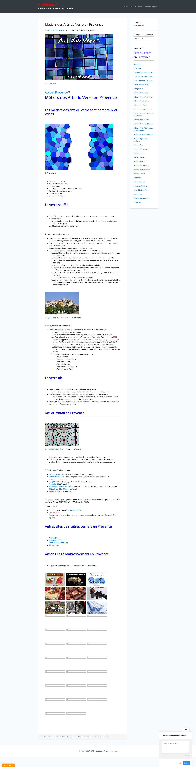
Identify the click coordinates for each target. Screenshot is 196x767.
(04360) (61, 486)
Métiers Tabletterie (141, 165)
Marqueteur (138, 89)
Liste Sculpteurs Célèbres (143, 80)
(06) (54, 491)
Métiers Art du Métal (141, 101)
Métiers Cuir (138, 145)
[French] (137, 25)
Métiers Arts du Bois (141, 120)
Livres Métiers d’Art (141, 85)
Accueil (125, 7)
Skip (180, 763)
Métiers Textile (139, 174)
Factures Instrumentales (143, 72)
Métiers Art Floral (140, 105)
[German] (140, 25)
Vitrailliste (137, 202)
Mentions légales (150, 7)
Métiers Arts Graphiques (143, 124)
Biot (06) (48, 326)
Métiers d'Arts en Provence (64, 737)
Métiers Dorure (139, 153)
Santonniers (138, 194)
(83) (55, 540)
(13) (56, 477)
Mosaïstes (137, 178)
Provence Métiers (140, 186)
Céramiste (137, 68)
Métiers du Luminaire (142, 169)
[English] (135, 25)
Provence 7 (47, 4)
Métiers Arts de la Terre (143, 109)
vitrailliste (64, 183)
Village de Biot (50, 317)
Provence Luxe (139, 182)
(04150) (54, 474)
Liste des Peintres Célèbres (144, 76)
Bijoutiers (137, 64)
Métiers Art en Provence (143, 97)
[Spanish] (142, 25)
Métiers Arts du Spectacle (143, 134)
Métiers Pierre (139, 161)
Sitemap (114, 751)
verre (107, 737)
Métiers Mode (139, 157)
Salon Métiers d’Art (141, 190)
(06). (57, 489)
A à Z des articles (135, 7)
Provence (98, 737)
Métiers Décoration (141, 149)
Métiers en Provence (83, 737)
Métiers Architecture (141, 93)
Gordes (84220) (75, 510)
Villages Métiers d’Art (142, 198)
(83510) (55, 481)
